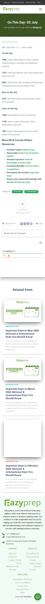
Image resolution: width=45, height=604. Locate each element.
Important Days (12, 326)
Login (40, 223)
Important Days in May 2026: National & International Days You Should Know (22, 333)
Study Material (31, 191)
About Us (7, 2)
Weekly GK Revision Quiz (18, 182)
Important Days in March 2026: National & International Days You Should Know (20, 393)
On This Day (13, 42)
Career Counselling (18, 2)
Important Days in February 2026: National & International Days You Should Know (22, 470)
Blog (38, 2)
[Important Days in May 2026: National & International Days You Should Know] (22, 311)
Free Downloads (31, 2)
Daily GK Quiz (28, 150)
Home (4, 42)
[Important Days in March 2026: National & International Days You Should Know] (22, 369)
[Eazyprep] (12, 9)
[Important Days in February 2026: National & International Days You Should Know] (22, 438)
